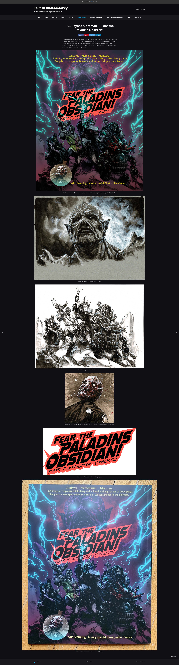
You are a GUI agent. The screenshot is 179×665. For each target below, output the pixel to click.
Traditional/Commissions (114, 17)
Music (63, 17)
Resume (143, 9)
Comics (71, 17)
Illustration (82, 17)
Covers (54, 17)
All (39, 17)
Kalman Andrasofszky (51, 8)
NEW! (46, 17)
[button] (173, 656)
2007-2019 (138, 17)
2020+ (128, 17)
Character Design (96, 17)
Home (137, 9)
